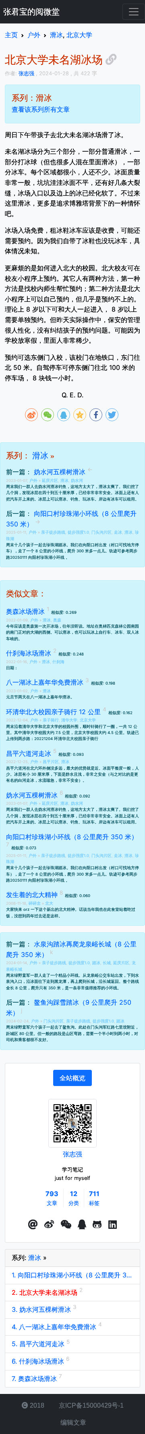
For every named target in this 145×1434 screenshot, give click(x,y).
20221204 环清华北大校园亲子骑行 (66, 738)
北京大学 (88, 720)
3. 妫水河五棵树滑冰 (42, 1309)
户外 (34, 480)
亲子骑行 (51, 720)
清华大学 (69, 720)
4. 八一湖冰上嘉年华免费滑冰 (55, 1327)
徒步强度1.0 (78, 532)
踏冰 (96, 963)
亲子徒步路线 (53, 532)
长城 (107, 963)
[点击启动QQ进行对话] (82, 1225)
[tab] (72, 1078)
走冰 (118, 532)
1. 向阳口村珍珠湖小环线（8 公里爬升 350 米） (72, 1275)
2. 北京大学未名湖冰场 (45, 1292)
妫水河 (77, 480)
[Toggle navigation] (133, 12)
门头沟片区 (101, 532)
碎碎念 (35, 903)
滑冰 (40, 455)
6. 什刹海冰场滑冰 (39, 1361)
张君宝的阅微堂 (31, 11)
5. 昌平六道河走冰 (39, 1344)
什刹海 (58, 662)
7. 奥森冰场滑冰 (35, 1379)
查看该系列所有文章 (41, 109)
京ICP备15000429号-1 (90, 1405)
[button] (33, 1225)
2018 (36, 1405)
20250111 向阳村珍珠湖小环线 (38, 557)
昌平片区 (51, 761)
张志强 (72, 1154)
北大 (49, 903)
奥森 (57, 620)
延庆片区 (50, 480)
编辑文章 (72, 1422)
